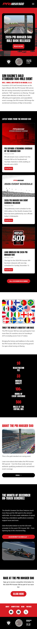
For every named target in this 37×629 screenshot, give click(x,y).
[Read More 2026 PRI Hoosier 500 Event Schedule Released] (18, 186)
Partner (28, 607)
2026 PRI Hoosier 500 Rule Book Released (18, 39)
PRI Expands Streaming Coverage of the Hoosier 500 (18, 149)
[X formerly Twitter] (26, 612)
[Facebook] (11, 612)
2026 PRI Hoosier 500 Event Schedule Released (16, 201)
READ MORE (18, 46)
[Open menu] (33, 4)
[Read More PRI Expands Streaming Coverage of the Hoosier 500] (18, 134)
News (22, 607)
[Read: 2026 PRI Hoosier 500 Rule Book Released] (18, 24)
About (7, 607)
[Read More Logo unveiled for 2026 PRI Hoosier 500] (18, 238)
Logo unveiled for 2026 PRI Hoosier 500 (15, 253)
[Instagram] (18, 612)
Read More (9, 168)
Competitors (15, 607)
